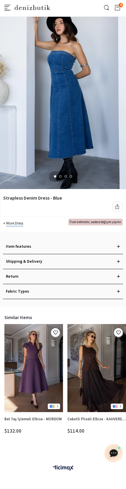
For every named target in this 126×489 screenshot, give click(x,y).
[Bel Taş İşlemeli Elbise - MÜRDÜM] (33, 368)
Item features (18, 246)
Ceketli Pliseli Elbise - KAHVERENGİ (96, 419)
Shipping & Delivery (24, 261)
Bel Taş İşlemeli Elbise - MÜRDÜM (33, 419)
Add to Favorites (55, 332)
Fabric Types (17, 291)
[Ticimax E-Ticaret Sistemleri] (63, 468)
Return (12, 276)
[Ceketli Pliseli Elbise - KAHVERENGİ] (96, 368)
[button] (55, 176)
